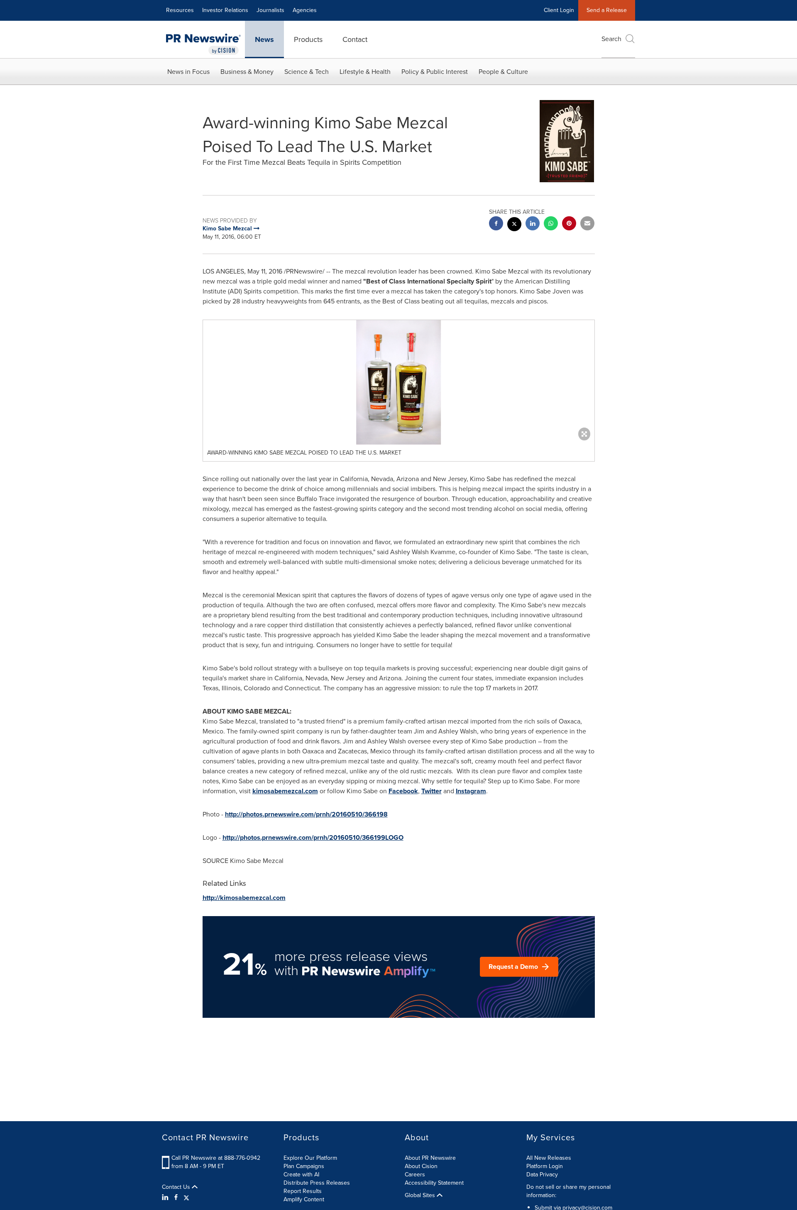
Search (611, 39)
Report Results (303, 1191)
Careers (415, 1174)
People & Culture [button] (503, 71)
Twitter (431, 791)
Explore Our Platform (310, 1158)
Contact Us (177, 1187)
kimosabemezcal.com (285, 791)
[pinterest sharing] (569, 224)
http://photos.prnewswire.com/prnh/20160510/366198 (306, 814)
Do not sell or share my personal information (568, 1191)
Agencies (305, 10)
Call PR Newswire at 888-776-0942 (215, 1158)
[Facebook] (176, 1197)
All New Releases (548, 1158)
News (264, 39)
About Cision (421, 1166)
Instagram (471, 791)
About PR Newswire (430, 1158)
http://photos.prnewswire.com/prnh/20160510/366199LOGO (312, 837)
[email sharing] (587, 224)
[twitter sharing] (514, 225)
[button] (398, 382)
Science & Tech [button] (306, 71)
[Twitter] (186, 1197)
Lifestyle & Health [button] (365, 71)
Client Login (559, 10)
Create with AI (301, 1174)
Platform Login (544, 1166)
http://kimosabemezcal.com (244, 897)
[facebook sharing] (496, 224)
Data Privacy (542, 1174)
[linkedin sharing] (533, 224)
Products (308, 39)
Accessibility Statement (434, 1182)
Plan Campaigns (304, 1166)
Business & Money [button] (247, 71)
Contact (354, 39)
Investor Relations (225, 10)
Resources (180, 10)
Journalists (270, 10)
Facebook (403, 791)
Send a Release (607, 10)
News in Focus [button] (188, 71)
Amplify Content (304, 1199)
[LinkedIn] (166, 1197)
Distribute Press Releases (317, 1182)
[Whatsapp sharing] (551, 224)
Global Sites (421, 1195)
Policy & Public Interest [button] (434, 71)
